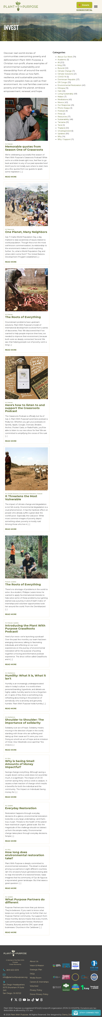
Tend (60, 125)
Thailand (61, 128)
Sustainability (63, 119)
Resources (10, 229)
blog (60, 65)
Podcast (10, 144)
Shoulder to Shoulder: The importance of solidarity (24, 721)
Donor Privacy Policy (39, 994)
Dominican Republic (67, 79)
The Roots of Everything (23, 317)
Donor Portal (84, 10)
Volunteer (34, 986)
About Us (34, 961)
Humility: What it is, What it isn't (25, 677)
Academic (62, 59)
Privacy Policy (36, 990)
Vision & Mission (37, 965)
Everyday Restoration (21, 808)
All (6, 144)
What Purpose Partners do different (25, 901)
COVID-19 (62, 77)
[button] (86, 1013)
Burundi (61, 68)
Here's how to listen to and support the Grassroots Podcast (25, 408)
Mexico (61, 102)
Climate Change (65, 71)
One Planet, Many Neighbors (26, 232)
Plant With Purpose (19, 1015)
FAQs (32, 974)
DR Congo (62, 82)
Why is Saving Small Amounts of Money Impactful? (19, 764)
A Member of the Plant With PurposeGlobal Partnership (15, 962)
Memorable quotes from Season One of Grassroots (24, 148)
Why (9, 758)
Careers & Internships (39, 982)
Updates (13, 582)
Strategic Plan (36, 969)
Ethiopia (61, 88)
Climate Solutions (13, 493)
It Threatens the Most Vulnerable (21, 497)
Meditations (11, 673)
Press (60, 114)
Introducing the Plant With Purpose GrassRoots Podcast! (25, 628)
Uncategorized (64, 131)
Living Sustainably (65, 94)
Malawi (61, 97)
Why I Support (64, 139)
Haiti (60, 91)
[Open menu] (95, 6)
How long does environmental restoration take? (24, 855)
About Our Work (65, 57)
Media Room (35, 978)
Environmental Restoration (28, 493)
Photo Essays (64, 108)
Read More (10, 177)
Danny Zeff (67, 1015)
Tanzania (61, 122)
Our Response (64, 105)
